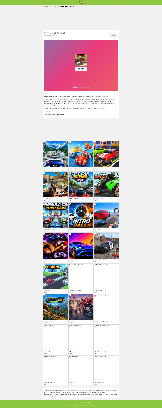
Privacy (82, 402)
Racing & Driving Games (53, 6)
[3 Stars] (46, 35)
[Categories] (44, 3)
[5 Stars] (48, 35)
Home (44, 6)
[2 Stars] (45, 35)
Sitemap (88, 402)
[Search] (118, 3)
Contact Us (75, 402)
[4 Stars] (47, 35)
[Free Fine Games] (81, 2)
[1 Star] (44, 35)
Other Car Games (98, 108)
